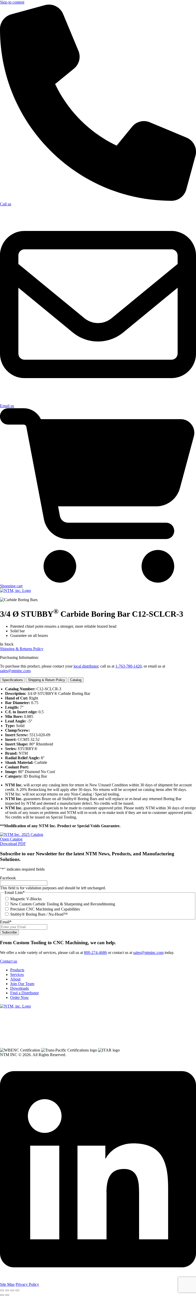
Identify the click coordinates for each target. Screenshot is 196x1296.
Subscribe (9, 932)
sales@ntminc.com (15, 671)
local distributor (86, 666)
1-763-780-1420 (128, 666)
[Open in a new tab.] (98, 1280)
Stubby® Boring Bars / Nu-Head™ (39, 914)
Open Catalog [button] (11, 839)
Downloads (19, 988)
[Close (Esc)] (17, 1290)
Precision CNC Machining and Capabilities (45, 909)
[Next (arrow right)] (7, 1295)
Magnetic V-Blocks (26, 899)
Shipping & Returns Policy (21, 649)
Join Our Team (22, 984)
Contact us (8, 961)
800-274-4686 (95, 952)
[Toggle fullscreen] (7, 1290)
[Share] (12, 1290)
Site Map (7, 1284)
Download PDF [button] (13, 844)
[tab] (12, 680)
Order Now (19, 997)
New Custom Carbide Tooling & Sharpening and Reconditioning (62, 904)
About (15, 979)
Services (17, 974)
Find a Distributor (24, 993)
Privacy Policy (27, 1284)
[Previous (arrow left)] (2, 1295)
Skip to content (12, 2)
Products (17, 970)
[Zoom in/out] (2, 1290)
